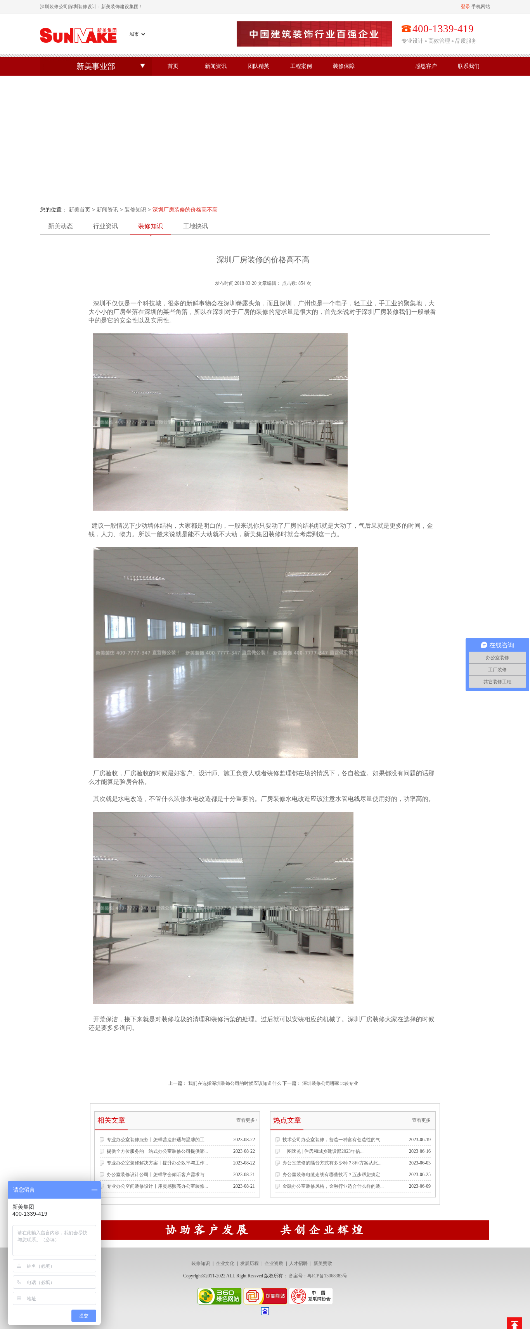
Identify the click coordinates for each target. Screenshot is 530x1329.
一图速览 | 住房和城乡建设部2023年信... (323, 1151)
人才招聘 (298, 1263)
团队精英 (258, 66)
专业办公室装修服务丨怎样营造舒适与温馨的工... (157, 1139)
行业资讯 (105, 226)
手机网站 (480, 6)
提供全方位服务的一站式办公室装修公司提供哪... (157, 1151)
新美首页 (79, 210)
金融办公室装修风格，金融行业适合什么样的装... (333, 1186)
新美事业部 (95, 66)
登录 (465, 6)
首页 (173, 66)
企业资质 (274, 1263)
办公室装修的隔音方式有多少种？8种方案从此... (331, 1163)
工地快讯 (195, 226)
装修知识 (135, 210)
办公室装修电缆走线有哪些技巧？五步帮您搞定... (333, 1174)
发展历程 (249, 1263)
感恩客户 (426, 66)
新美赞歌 (322, 1263)
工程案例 (301, 66)
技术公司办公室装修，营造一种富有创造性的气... (333, 1139)
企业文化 (225, 1263)
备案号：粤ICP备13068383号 (318, 1276)
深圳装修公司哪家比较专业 (330, 1083)
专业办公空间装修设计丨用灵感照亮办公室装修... (157, 1186)
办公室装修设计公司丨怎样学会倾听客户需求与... (157, 1174)
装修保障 (344, 66)
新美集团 (256, 534)
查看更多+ (247, 1120)
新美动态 (60, 226)
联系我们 (469, 66)
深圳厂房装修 (366, 1019)
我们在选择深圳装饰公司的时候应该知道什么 (234, 1083)
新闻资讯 (216, 66)
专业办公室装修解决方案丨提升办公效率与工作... (157, 1163)
